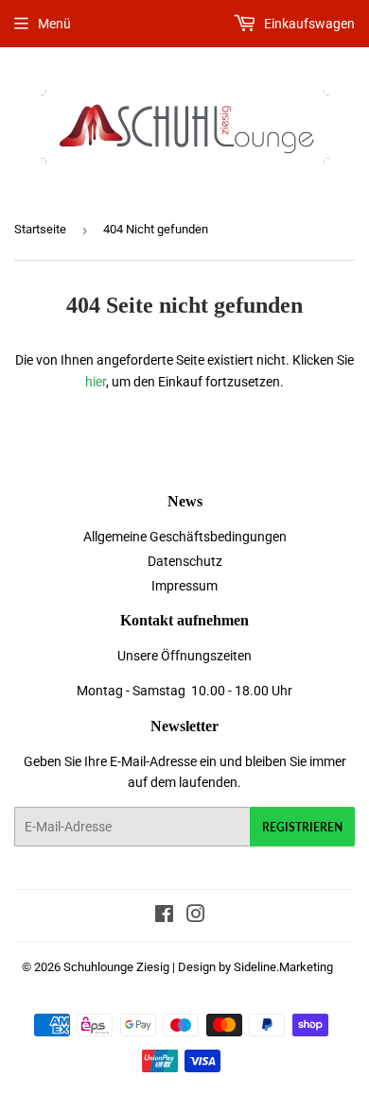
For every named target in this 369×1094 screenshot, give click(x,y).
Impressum (184, 585)
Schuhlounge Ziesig (116, 967)
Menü (54, 23)
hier (95, 381)
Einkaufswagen (308, 23)
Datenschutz (185, 561)
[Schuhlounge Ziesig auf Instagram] (195, 916)
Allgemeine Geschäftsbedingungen (185, 536)
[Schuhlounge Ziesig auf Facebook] (164, 916)
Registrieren (302, 827)
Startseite (40, 229)
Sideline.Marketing (283, 967)
